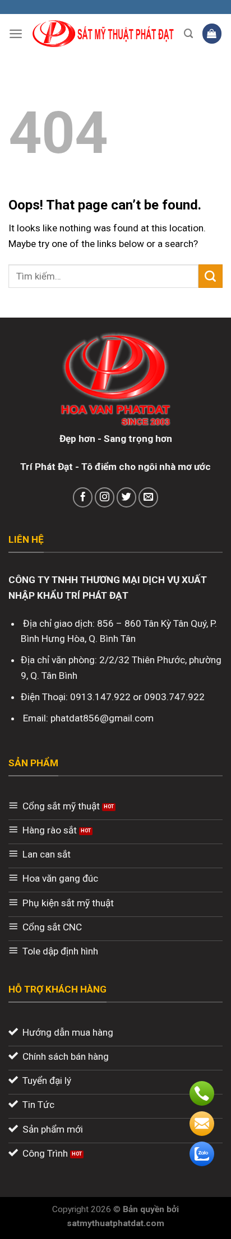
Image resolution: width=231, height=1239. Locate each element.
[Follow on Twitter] (127, 497)
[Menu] (15, 33)
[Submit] (210, 276)
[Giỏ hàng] (212, 33)
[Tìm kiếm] (188, 33)
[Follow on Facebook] (83, 497)
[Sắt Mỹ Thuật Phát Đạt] (103, 34)
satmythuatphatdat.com (115, 1223)
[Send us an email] (148, 497)
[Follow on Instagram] (105, 497)
